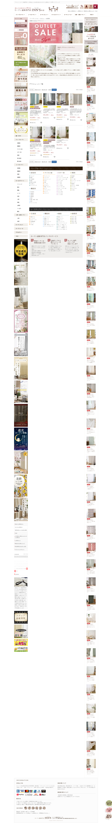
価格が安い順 (37, 89)
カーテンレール (67, 14)
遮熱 (18, 190)
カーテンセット (43, 14)
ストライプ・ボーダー (76, 180)
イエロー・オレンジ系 (62, 179)
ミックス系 (60, 194)
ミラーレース (47, 216)
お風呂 (18, 205)
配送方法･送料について (20, 543)
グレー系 (60, 189)
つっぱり (19, 208)
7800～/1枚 (74, 221)
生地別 (22, 168)
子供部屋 (32, 179)
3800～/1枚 (74, 218)
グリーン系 (60, 180)
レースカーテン (31, 14)
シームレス (32, 218)
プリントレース (61, 221)
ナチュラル (46, 177)
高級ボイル (32, 216)
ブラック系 (60, 191)
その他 (73, 189)
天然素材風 (32, 221)
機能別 (22, 146)
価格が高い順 (44, 89)
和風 (18, 202)
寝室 (31, 177)
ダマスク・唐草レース (62, 226)
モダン (45, 180)
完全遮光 (32, 191)
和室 (31, 180)
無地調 (73, 176)
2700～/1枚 (74, 216)
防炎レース (46, 223)
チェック (73, 182)
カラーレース (60, 218)
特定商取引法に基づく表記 (20, 546)
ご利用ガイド (80, 11)
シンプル (46, 183)
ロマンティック (47, 179)
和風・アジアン (47, 186)
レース (18, 193)
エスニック (46, 193)
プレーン (32, 223)
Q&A (16, 533)
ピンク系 (60, 182)
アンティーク (47, 176)
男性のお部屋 (33, 182)
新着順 (49, 89)
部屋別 (22, 143)
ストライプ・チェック (62, 223)
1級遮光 (32, 193)
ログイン (42, 18)
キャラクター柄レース (62, 229)
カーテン (35, 20)
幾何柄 (73, 183)
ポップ (45, 188)
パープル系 (60, 185)
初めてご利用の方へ (72, 11)
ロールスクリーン (56, 14)
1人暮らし (32, 183)
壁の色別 (19, 161)
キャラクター (74, 188)
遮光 (18, 187)
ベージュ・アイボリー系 (63, 177)
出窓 (22, 221)
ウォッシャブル (33, 202)
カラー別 (22, 152)
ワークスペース (33, 185)
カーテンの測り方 (18, 527)
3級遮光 (32, 196)
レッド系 (60, 183)
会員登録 (48, 18)
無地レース (60, 216)
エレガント (46, 185)
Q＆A (96, 11)
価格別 (22, 177)
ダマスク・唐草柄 (75, 185)
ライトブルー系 (61, 186)
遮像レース (46, 218)
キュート (46, 191)
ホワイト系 (60, 176)
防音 (31, 201)
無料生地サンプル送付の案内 (21, 530)
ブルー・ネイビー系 (62, 188)
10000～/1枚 (74, 223)
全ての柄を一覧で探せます (20, 66)
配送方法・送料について (89, 11)
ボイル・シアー (33, 219)
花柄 (72, 177)
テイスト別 (22, 149)
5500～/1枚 (74, 219)
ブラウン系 (60, 193)
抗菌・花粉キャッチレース (49, 224)
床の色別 (19, 158)
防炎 (31, 198)
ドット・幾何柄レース (62, 227)
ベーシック (19, 184)
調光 (18, 211)
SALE (91, 14)
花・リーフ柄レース (62, 224)
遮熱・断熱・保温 (34, 199)
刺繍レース (60, 219)
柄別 (22, 155)
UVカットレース (47, 221)
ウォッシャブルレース (48, 226)
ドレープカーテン (20, 14)
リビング (32, 176)
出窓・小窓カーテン (79, 14)
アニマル (73, 186)
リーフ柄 (73, 179)
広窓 (18, 196)
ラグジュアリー (47, 189)
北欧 (45, 182)
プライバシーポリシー (19, 549)
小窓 (18, 199)
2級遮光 (32, 194)
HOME (21, 135)
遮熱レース (46, 219)
